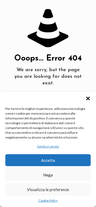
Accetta (48, 160)
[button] (88, 98)
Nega (48, 174)
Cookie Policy (48, 200)
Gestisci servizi (48, 146)
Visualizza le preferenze (48, 189)
